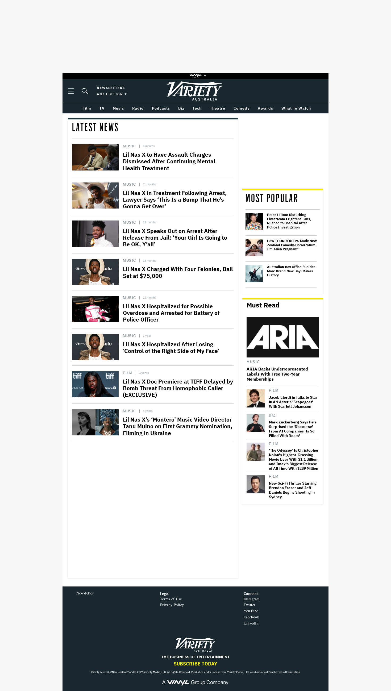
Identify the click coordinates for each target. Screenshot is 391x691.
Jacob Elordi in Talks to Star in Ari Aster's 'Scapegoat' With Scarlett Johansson (293, 402)
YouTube (251, 610)
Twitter (250, 604)
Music (129, 146)
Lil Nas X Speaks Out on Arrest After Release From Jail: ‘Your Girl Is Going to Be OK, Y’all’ (175, 237)
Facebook (251, 616)
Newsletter (85, 593)
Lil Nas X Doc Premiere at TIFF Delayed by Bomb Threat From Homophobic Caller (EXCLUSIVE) (178, 388)
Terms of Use (171, 598)
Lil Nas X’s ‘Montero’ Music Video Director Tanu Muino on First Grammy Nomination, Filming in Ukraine (177, 426)
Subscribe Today (195, 664)
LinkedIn (251, 623)
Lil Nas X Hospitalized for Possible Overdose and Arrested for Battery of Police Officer (171, 312)
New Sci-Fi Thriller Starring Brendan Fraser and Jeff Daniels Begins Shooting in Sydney (293, 490)
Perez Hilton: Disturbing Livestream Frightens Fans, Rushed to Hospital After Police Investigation (289, 221)
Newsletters (111, 88)
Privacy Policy (172, 604)
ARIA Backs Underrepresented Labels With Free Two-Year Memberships (277, 374)
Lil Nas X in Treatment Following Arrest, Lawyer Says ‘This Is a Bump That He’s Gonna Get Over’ (175, 199)
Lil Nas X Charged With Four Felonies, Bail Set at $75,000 (178, 272)
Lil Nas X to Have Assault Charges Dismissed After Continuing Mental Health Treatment (169, 161)
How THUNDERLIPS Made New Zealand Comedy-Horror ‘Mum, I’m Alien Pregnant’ (292, 245)
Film (127, 373)
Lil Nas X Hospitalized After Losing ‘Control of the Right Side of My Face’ (171, 347)
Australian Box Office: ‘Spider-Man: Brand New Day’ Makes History (291, 271)
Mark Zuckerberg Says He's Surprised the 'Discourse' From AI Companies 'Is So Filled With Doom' (293, 429)
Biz (272, 415)
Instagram (252, 598)
